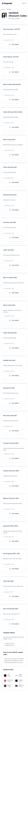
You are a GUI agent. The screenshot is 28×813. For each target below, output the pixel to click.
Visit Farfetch (15, 44)
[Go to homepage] (7, 3)
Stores (3, 9)
